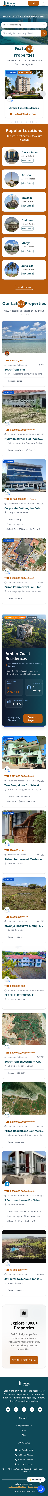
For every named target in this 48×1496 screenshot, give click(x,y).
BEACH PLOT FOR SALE (19, 995)
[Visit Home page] (24, 1383)
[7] (35, 122)
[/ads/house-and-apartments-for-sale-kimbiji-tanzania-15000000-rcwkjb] (24, 893)
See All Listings (24, 287)
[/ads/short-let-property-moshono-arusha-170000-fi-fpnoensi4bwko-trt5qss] (24, 826)
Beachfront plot (14, 369)
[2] (16, 122)
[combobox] (24, 25)
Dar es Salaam (30, 152)
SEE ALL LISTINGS (22, 1360)
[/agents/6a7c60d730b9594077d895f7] (7, 1184)
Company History (24, 1425)
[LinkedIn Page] (32, 1409)
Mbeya (25, 243)
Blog (24, 1435)
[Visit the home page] (8, 3)
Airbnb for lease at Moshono (23, 859)
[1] (12, 122)
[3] (20, 122)
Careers (24, 1430)
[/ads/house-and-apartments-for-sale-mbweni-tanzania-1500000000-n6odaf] (24, 1167)
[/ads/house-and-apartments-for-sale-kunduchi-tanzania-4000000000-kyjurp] (24, 962)
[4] (24, 122)
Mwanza (27, 197)
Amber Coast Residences (24, 108)
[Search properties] (44, 33)
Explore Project (32, 719)
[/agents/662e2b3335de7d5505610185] (7, 978)
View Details (27, 160)
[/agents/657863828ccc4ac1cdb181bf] (9, 98)
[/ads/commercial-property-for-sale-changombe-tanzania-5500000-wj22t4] (24, 475)
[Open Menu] (43, 3)
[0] (9, 122)
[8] (39, 122)
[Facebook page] (8, 1409)
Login (33, 3)
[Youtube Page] (40, 1409)
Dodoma (27, 220)
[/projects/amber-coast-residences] (24, 84)
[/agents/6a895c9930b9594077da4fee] (7, 353)
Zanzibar (27, 265)
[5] (27, 122)
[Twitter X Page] (24, 1409)
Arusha (26, 175)
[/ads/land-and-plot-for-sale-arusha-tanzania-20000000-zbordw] (24, 1246)
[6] (31, 122)
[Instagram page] (16, 1409)
